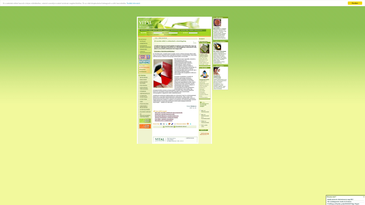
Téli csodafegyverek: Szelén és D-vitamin (339, 201)
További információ (133, 3)
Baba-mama (143, 79)
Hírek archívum (163, 38)
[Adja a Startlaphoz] (169, 124)
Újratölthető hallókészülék (217, 76)
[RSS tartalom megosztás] (187, 124)
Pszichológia (144, 103)
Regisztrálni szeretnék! (153, 34)
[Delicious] (172, 124)
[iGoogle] (164, 124)
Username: (150, 33)
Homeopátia (143, 43)
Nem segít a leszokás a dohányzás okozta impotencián (168, 112)
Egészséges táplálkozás (144, 88)
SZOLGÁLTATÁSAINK (175, 30)
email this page (169, 126)
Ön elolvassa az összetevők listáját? (204, 105)
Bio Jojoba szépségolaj (219, 51)
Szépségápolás (145, 93)
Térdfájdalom (142, 71)
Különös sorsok (145, 112)
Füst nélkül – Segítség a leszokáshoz (164, 119)
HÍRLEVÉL (155, 30)
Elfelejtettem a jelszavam (170, 34)
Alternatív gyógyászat (144, 96)
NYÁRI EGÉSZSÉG (144, 67)
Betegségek (144, 77)
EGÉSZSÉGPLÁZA (198, 30)
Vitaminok (143, 91)
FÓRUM (150, 30)
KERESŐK (160, 30)
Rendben (355, 3)
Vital (156, 38)
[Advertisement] (182, 12)
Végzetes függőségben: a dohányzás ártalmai (166, 117)
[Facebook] (161, 124)
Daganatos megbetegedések (145, 46)
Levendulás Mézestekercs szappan (219, 28)
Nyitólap (143, 41)
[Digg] (175, 124)
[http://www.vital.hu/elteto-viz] (144, 63)
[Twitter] (166, 124)
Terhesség (143, 49)
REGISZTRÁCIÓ (144, 30)
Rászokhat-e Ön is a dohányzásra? (163, 120)
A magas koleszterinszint (145, 52)
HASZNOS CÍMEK (184, 30)
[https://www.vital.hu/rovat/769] (144, 58)
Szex (141, 101)
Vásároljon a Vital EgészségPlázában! (164, 51)
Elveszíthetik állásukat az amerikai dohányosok (167, 115)
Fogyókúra (143, 85)
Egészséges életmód (144, 82)
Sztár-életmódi (145, 109)
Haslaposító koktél (204, 79)
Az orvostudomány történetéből (145, 115)
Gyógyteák (143, 99)
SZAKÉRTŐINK (166, 30)
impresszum (190, 138)
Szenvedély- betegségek (144, 106)
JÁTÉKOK (191, 30)
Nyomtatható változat (181, 126)
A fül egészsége (204, 41)
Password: (166, 33)
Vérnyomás (142, 69)
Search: (185, 33)
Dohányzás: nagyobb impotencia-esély (165, 114)
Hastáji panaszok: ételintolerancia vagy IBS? (340, 199)
